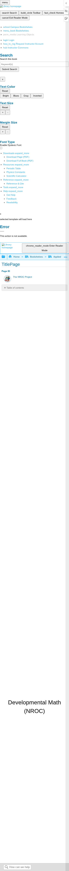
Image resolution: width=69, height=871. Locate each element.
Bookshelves (36, 256)
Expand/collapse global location (65, 256)
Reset (5, 91)
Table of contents (15, 287)
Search (6, 867)
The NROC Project (22, 277)
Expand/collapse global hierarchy (5, 257)
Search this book (8, 59)
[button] (11, 198)
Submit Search (9, 69)
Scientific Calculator (16, 176)
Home (16, 256)
